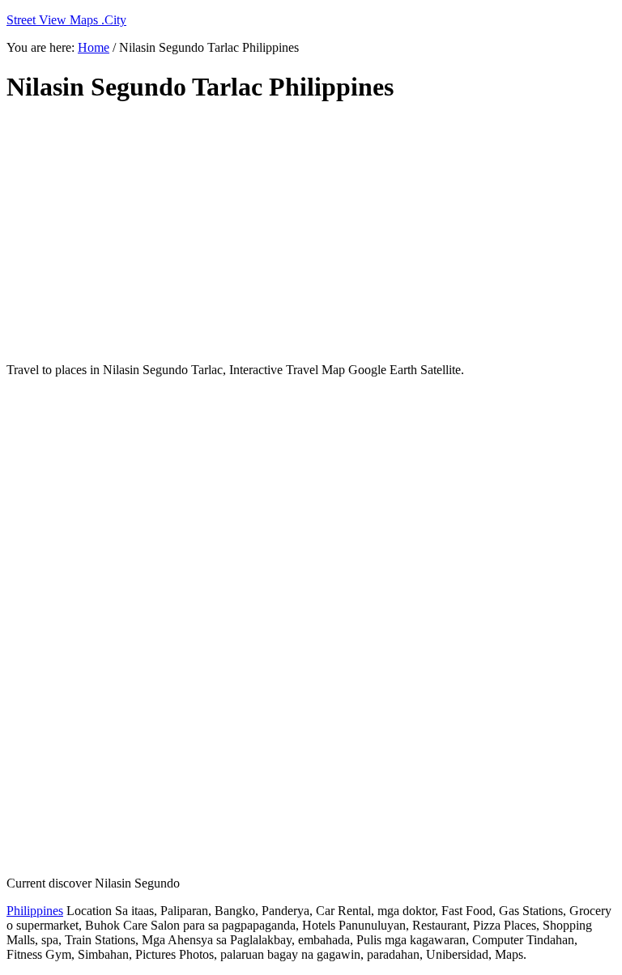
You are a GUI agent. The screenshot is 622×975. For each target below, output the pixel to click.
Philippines (34, 911)
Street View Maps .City (66, 20)
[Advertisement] (311, 233)
